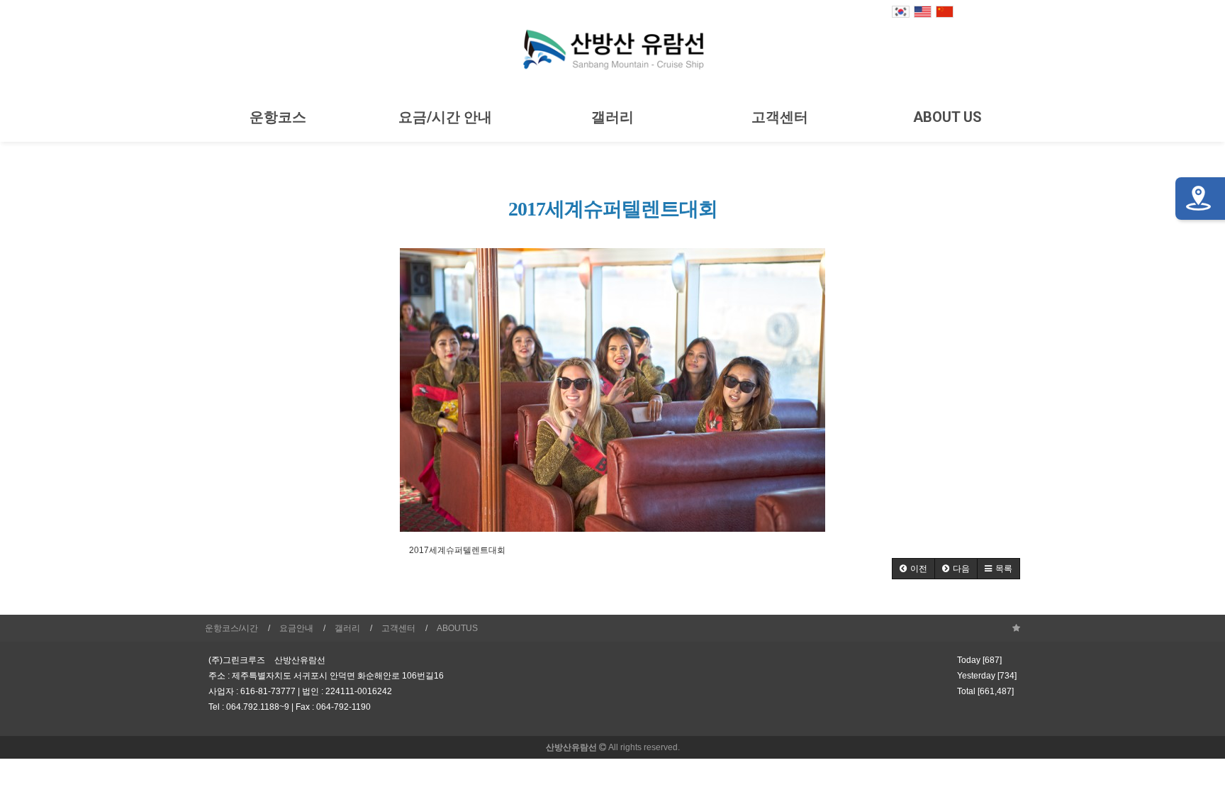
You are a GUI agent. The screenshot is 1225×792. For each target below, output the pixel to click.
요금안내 (296, 628)
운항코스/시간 (231, 628)
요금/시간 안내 (445, 117)
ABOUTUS (457, 628)
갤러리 (612, 117)
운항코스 (278, 117)
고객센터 (779, 117)
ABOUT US (947, 117)
